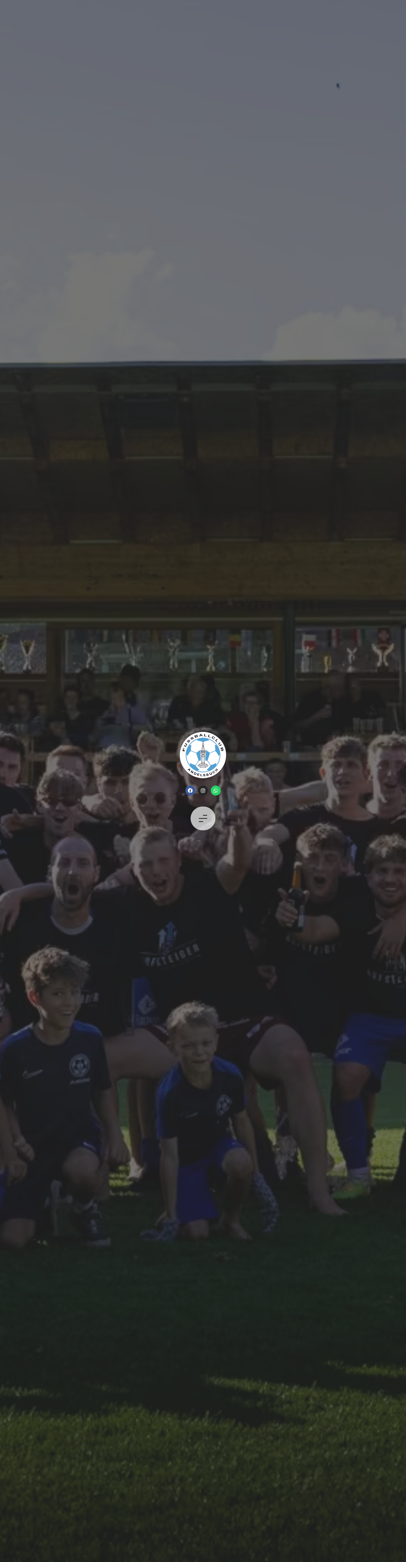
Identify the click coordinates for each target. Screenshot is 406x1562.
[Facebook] (190, 791)
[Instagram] (203, 791)
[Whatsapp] (216, 791)
